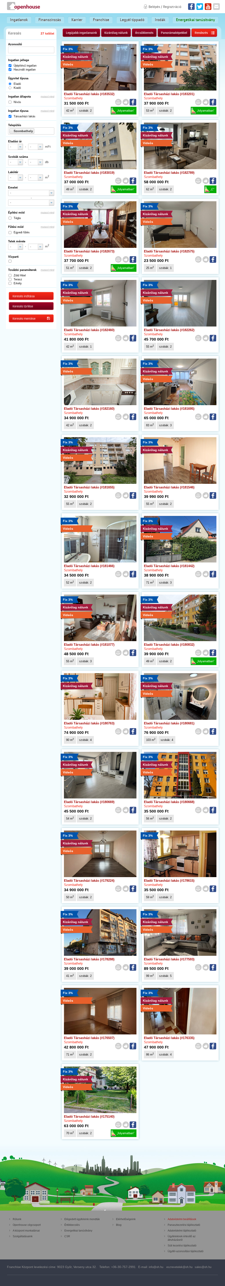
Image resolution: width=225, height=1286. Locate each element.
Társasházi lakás (24, 116)
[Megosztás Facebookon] (133, 102)
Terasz (18, 279)
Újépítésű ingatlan (25, 65)
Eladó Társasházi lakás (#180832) (169, 644)
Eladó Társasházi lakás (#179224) (89, 880)
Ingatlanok (19, 19)
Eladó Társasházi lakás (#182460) (89, 330)
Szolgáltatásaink (23, 1236)
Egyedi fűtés (22, 232)
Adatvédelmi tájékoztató (182, 1230)
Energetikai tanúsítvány (195, 19)
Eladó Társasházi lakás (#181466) (89, 566)
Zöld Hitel (20, 275)
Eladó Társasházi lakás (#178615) (169, 880)
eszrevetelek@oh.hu (179, 1267)
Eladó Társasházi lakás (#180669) (89, 802)
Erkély (18, 283)
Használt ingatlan (25, 69)
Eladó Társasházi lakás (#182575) (169, 251)
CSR (67, 1236)
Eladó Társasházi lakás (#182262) (169, 330)
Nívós (17, 102)
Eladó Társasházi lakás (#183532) (89, 94)
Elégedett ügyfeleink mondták (82, 1219)
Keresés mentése (24, 319)
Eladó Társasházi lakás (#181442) (169, 566)
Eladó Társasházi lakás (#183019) (89, 172)
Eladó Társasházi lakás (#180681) (169, 723)
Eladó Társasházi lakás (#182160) (89, 408)
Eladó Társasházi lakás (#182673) (89, 251)
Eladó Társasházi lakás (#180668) (169, 802)
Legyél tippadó (132, 19)
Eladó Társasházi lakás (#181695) (169, 408)
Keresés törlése (23, 306)
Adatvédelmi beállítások (182, 1219)
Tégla (17, 218)
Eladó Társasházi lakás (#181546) (169, 487)
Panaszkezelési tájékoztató (184, 1224)
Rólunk (17, 1219)
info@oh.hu (156, 1267)
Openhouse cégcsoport (27, 1224)
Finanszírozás (49, 19)
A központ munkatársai (26, 1230)
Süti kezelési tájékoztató (182, 1245)
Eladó (17, 83)
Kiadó (17, 87)
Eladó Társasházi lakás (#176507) (89, 1038)
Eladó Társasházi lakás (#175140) (89, 1116)
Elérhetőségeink (126, 1219)
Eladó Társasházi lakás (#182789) (169, 172)
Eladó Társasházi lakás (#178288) (89, 959)
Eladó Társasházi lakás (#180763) (89, 723)
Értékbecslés (72, 1224)
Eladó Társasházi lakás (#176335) (169, 1038)
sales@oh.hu (203, 1267)
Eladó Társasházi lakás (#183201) (169, 94)
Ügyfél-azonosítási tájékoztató (185, 1251)
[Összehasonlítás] (118, 102)
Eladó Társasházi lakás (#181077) (89, 644)
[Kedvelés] (125, 102)
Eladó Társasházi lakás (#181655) (89, 487)
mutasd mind (47, 96)
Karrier (76, 19)
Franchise (101, 19)
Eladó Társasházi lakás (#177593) (169, 959)
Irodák (160, 19)
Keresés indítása (24, 296)
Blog (119, 1224)
